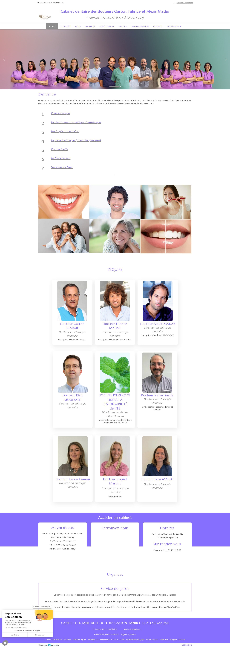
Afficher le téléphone (185, 3)
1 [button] (114, 86)
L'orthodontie (59, 149)
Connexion (187, 645)
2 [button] (120, 86)
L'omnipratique (60, 113)
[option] (115, 59)
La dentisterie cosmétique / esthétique (76, 122)
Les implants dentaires (65, 131)
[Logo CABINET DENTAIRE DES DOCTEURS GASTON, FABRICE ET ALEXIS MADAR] (45, 19)
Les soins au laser (62, 167)
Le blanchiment (60, 158)
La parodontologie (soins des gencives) (76, 140)
